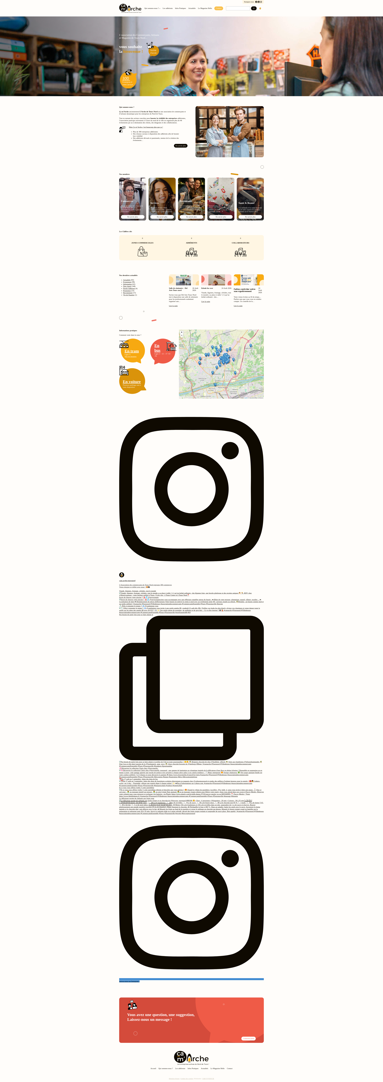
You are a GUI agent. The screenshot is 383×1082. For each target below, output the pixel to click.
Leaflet (246, 398)
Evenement (127, 282)
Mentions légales (174, 1079)
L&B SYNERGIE (208, 1079)
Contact (219, 8)
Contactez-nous (248, 1038)
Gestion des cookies (187, 1079)
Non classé (127, 286)
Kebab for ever (207, 288)
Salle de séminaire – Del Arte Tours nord (178, 289)
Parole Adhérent (129, 288)
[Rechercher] (254, 8)
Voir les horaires (130, 357)
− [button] (181, 335)
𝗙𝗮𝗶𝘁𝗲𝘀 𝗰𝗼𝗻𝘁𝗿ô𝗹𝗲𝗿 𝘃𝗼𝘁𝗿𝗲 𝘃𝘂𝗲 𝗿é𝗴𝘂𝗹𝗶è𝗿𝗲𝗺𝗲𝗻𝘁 (244, 290)
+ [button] (181, 332)
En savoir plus (181, 146)
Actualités (126, 280)
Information (127, 284)
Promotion (127, 291)
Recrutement (127, 293)
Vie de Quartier (128, 295)
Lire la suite (173, 306)
